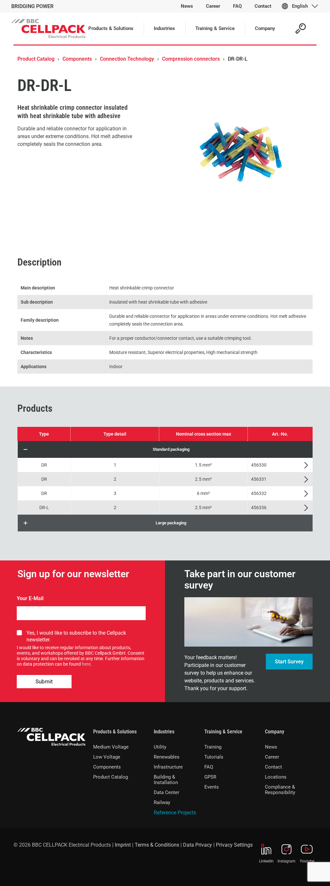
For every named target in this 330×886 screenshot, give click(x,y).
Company (274, 732)
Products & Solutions (115, 732)
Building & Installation (166, 779)
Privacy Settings (234, 845)
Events (211, 787)
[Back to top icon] (299, 873)
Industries (164, 732)
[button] (165, 449)
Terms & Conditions (157, 845)
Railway (162, 802)
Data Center (166, 792)
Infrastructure (168, 767)
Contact (273, 767)
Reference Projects (175, 813)
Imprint (123, 845)
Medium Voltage (111, 747)
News (271, 747)
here (86, 664)
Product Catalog (35, 59)
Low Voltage (106, 757)
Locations (275, 777)
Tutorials (213, 757)
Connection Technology (127, 59)
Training (212, 747)
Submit (44, 681)
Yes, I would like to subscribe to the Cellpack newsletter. (76, 636)
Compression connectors (191, 59)
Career (272, 757)
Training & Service (223, 732)
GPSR (210, 777)
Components (77, 59)
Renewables (167, 757)
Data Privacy (197, 845)
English (300, 6)
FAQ (208, 767)
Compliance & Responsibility (280, 789)
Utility (160, 747)
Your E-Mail (30, 598)
